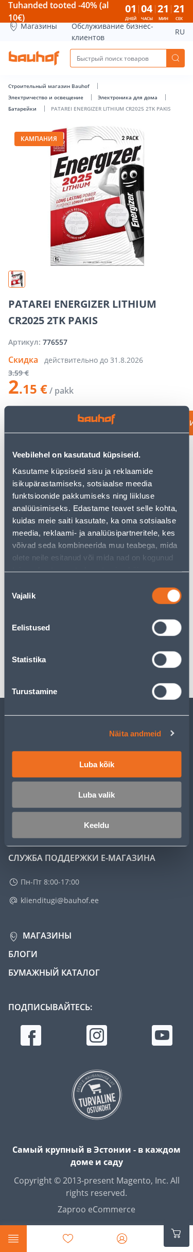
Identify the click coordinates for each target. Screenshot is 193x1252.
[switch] (166, 628)
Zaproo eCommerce (96, 1209)
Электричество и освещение (46, 97)
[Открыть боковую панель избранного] (68, 1238)
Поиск (175, 58)
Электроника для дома (128, 97)
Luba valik (96, 794)
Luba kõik (96, 764)
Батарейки (23, 108)
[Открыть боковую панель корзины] (176, 1233)
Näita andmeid (135, 733)
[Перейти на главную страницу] (34, 58)
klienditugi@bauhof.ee (60, 900)
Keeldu (96, 825)
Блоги (23, 954)
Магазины (39, 26)
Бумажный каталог (54, 972)
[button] (16, 279)
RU (180, 32)
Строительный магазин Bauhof (49, 86)
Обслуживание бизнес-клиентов (112, 31)
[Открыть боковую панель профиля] (122, 1238)
